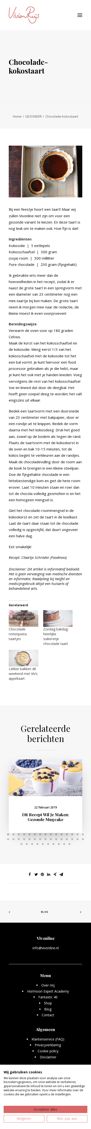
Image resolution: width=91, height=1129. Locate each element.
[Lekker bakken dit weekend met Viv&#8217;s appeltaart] (23, 658)
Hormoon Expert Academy (48, 991)
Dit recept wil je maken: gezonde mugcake (45, 817)
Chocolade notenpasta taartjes (18, 634)
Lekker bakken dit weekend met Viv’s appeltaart (23, 673)
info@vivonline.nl (46, 948)
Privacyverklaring (48, 1045)
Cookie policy (48, 1051)
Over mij (48, 985)
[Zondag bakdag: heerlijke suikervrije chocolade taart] (58, 618)
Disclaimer (48, 1057)
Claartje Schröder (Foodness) (44, 557)
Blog (44, 911)
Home (17, 116)
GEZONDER (33, 116)
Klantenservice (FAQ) (48, 1039)
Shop (48, 1003)
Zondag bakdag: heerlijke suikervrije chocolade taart (55, 636)
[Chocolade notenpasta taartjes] (23, 618)
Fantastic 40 (48, 997)
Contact (48, 1015)
